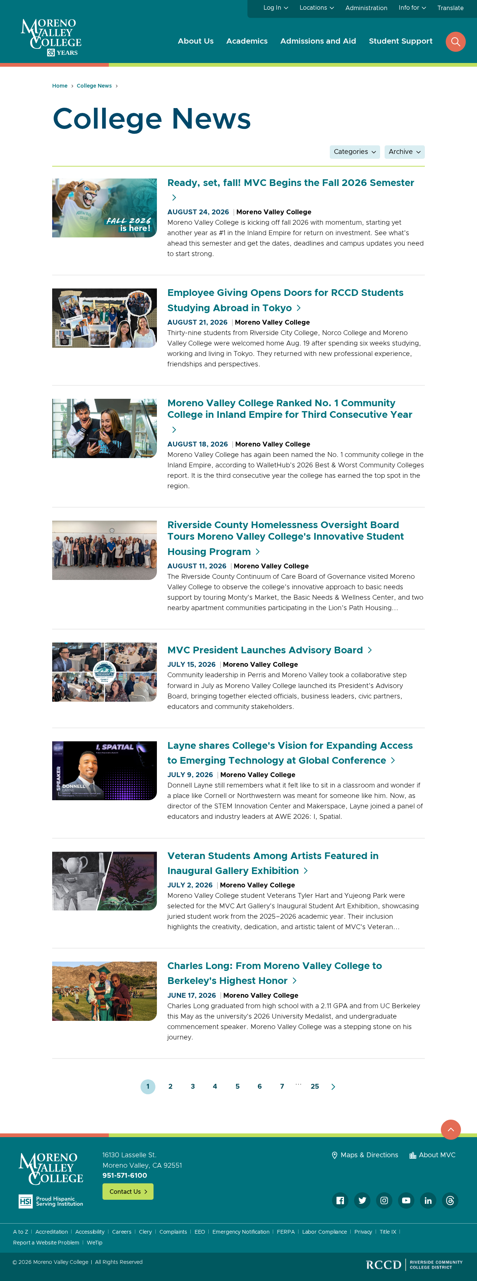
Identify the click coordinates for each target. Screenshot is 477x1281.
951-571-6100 (124, 1176)
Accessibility (90, 1232)
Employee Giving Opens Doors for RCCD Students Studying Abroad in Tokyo (285, 300)
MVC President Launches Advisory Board (265, 650)
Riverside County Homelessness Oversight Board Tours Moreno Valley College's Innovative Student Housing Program (285, 538)
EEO (200, 1232)
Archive (401, 152)
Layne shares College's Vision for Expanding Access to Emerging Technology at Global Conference (290, 753)
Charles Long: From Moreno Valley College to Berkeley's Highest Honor (274, 973)
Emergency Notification (240, 1232)
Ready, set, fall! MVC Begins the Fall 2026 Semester (290, 183)
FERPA (286, 1232)
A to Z (20, 1232)
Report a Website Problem (46, 1243)
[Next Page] (333, 1087)
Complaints (173, 1232)
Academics (247, 41)
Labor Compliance (324, 1232)
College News (94, 86)
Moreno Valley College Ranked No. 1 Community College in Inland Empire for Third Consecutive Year (290, 409)
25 (315, 1086)
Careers (122, 1232)
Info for (409, 8)
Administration (366, 8)
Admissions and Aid (318, 41)
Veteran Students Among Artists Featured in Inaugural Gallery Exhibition (273, 863)
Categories (351, 152)
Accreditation (51, 1232)
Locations (313, 8)
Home (59, 86)
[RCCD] (414, 1265)
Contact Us (125, 1192)
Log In (272, 8)
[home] (51, 1180)
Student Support (401, 41)
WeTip (95, 1243)
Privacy (363, 1232)
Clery (145, 1232)
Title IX (388, 1232)
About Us (196, 41)
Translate (450, 8)
